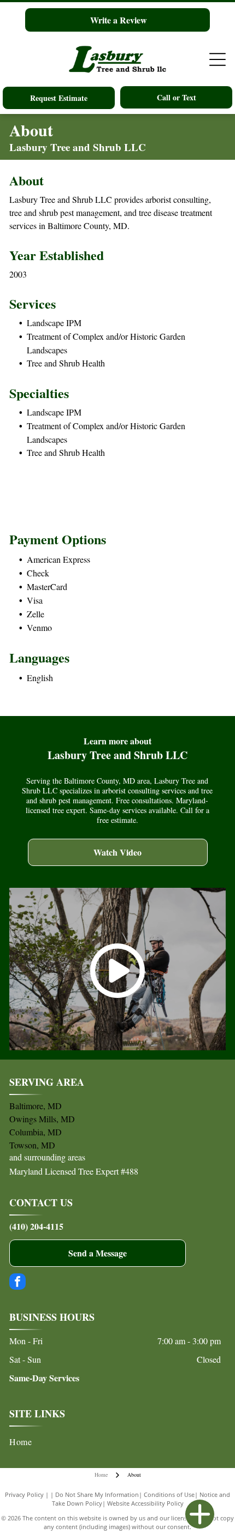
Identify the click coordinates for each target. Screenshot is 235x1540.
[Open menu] (217, 59)
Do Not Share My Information (97, 1494)
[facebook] (17, 1282)
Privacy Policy (24, 1494)
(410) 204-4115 (36, 1226)
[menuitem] (115, 1442)
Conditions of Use (169, 1494)
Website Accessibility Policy (145, 1503)
